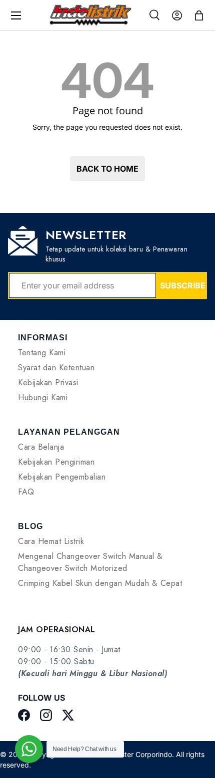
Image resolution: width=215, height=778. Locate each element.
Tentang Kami (42, 352)
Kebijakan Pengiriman (56, 462)
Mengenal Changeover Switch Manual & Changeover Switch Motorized (90, 562)
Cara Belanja (41, 447)
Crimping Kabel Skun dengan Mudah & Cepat (100, 583)
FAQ (26, 492)
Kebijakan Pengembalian (62, 477)
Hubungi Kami (43, 397)
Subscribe (183, 285)
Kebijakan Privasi (48, 382)
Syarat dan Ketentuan (56, 367)
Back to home (107, 169)
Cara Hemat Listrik (51, 541)
